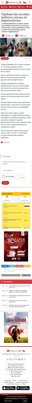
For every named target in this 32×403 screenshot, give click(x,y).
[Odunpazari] (16, 246)
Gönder (5, 183)
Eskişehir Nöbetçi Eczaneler (17, 364)
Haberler (3, 11)
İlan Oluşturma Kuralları (14, 384)
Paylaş (5, 58)
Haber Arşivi (17, 376)
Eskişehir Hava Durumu (17, 365)
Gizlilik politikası (17, 401)
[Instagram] (13, 359)
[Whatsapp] (24, 359)
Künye (14, 380)
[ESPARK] (16, 327)
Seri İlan (5, 7)
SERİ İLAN (8, 380)
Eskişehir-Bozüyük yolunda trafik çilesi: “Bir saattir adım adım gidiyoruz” (19, 306)
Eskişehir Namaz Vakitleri (17, 367)
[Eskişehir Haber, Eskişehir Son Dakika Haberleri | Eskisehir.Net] (16, 2)
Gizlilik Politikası (23, 380)
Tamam (25, 401)
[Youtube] (19, 359)
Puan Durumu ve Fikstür (17, 371)
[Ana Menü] (2, 2)
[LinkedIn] (16, 359)
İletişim (24, 384)
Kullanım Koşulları (9, 382)
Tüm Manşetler (17, 372)
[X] (10, 359)
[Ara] (29, 2)
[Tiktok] (22, 359)
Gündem (22, 7)
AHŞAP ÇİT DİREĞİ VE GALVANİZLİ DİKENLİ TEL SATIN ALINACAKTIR (18, 291)
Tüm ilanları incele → (25, 193)
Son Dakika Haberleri (17, 374)
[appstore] (9, 388)
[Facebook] (7, 359)
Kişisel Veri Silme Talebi (22, 382)
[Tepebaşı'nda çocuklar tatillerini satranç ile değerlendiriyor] (16, 47)
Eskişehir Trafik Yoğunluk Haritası (17, 369)
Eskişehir (14, 7)
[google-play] (23, 388)
